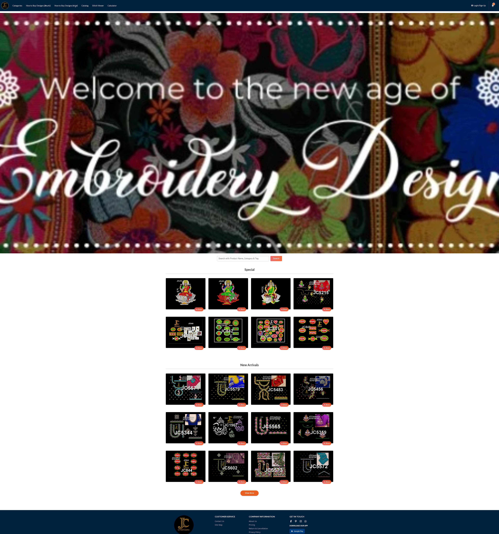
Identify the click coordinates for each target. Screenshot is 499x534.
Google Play (298, 531)
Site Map (218, 525)
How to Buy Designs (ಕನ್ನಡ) (66, 5)
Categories (17, 5)
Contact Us (219, 521)
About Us (253, 521)
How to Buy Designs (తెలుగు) (38, 5)
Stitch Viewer (98, 5)
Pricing (252, 525)
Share (200, 309)
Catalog (84, 5)
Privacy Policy (254, 532)
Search (276, 258)
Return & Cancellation (258, 528)
